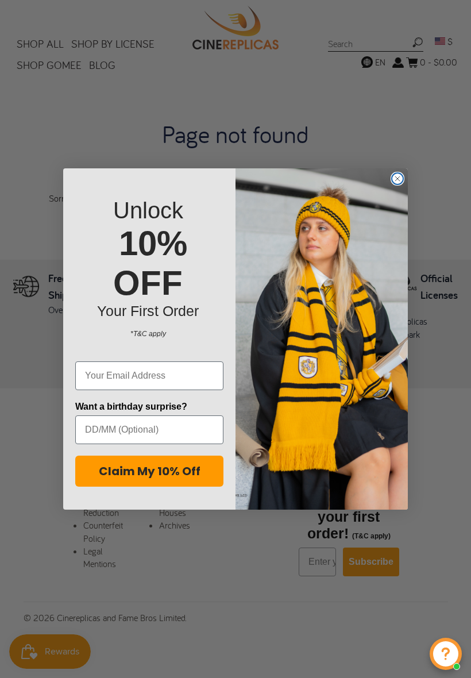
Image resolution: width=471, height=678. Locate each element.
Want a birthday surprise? (131, 406)
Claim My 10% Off (149, 471)
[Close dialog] (397, 178)
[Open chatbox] (446, 654)
